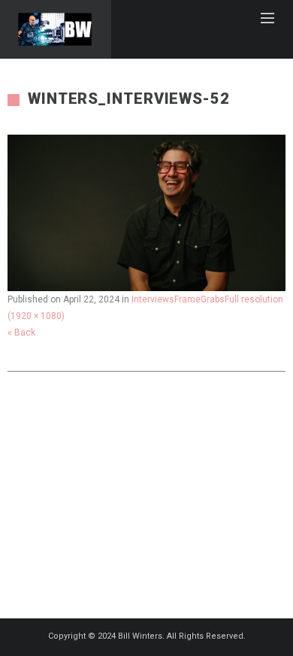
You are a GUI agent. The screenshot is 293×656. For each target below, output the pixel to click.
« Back (21, 332)
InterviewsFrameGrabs (178, 299)
